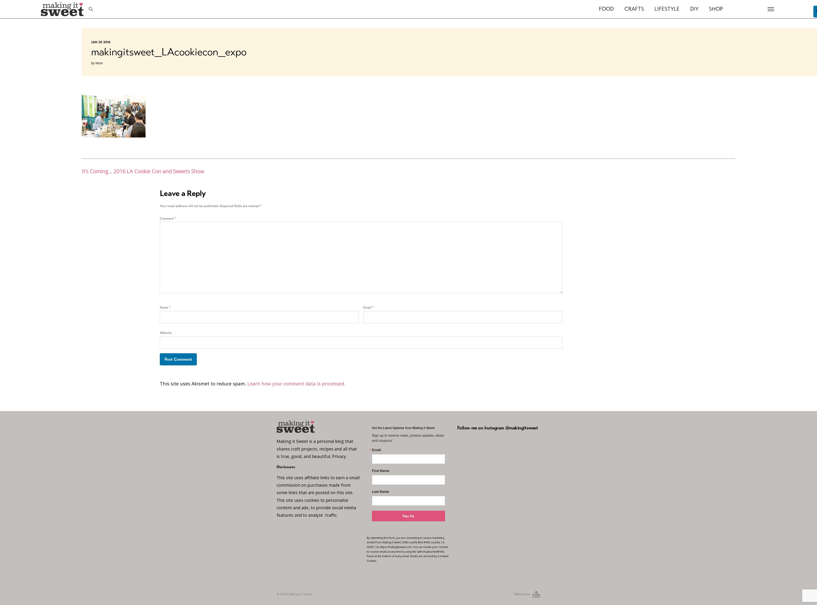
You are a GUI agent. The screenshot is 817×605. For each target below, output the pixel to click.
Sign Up (408, 516)
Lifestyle (667, 9)
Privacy (339, 456)
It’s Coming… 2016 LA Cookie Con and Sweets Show (143, 171)
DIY (694, 9)
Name (165, 307)
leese (99, 63)
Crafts (634, 9)
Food (606, 9)
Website (166, 333)
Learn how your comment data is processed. (296, 383)
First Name (380, 470)
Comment (168, 218)
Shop (716, 9)
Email (368, 307)
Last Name (380, 491)
